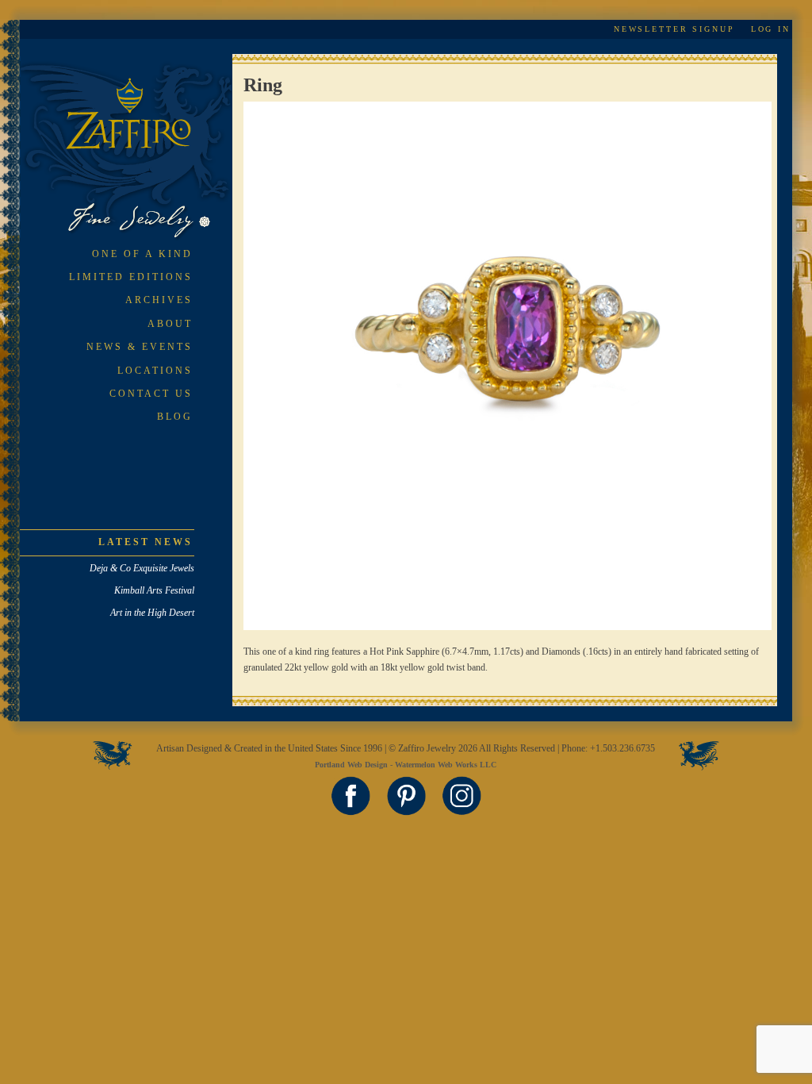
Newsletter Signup (674, 29)
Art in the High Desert (152, 612)
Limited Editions (131, 277)
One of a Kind (142, 253)
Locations (155, 370)
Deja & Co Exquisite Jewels (142, 568)
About (170, 323)
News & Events (139, 346)
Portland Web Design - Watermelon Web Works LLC (405, 764)
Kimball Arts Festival (154, 590)
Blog (175, 416)
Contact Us (151, 393)
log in (771, 29)
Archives (159, 300)
